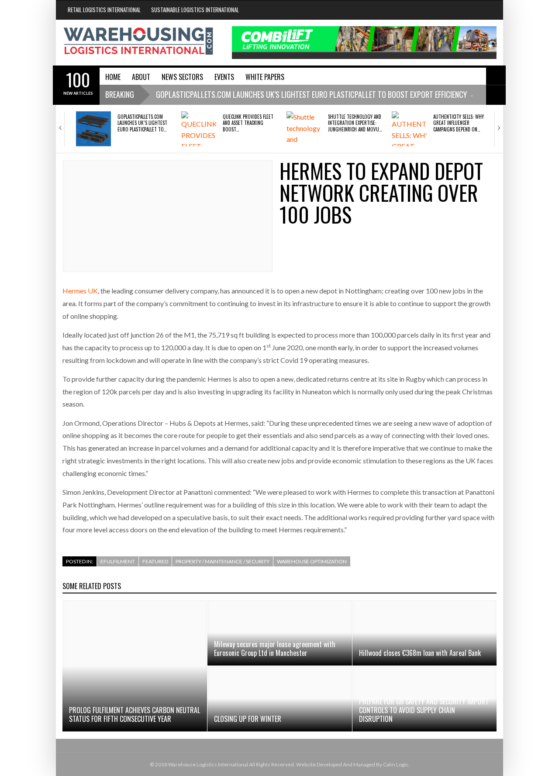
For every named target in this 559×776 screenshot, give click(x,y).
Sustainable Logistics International (195, 9)
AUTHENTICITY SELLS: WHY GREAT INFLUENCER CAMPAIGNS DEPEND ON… (458, 123)
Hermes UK (80, 290)
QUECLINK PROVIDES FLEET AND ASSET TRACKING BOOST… (248, 123)
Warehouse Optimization (312, 561)
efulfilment (117, 561)
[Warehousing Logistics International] (138, 41)
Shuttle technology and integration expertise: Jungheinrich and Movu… (355, 123)
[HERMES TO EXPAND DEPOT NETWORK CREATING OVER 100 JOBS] (167, 216)
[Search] (496, 75)
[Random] (496, 95)
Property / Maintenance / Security (222, 561)
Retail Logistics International (104, 9)
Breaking (119, 94)
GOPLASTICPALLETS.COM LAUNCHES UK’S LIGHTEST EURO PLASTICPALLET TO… (142, 123)
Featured (155, 561)
